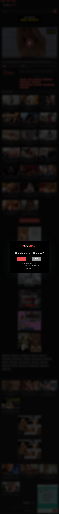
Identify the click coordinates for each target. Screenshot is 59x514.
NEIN (36, 258)
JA (21, 258)
